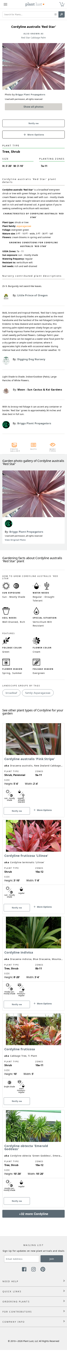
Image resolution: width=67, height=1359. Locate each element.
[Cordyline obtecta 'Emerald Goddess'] (33, 1153)
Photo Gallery (14, 450)
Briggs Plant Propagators (26, 531)
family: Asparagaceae (37, 693)
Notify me (34, 123)
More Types (52, 450)
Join (52, 1259)
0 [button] (62, 3)
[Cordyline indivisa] (33, 958)
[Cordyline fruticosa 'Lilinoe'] (33, 861)
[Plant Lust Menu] (5, 4)
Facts (33, 449)
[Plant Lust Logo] (34, 4)
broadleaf (11, 693)
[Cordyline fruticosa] (33, 1054)
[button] (55, 14)
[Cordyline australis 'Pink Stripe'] (33, 764)
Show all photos (33, 106)
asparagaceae (24, 226)
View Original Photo (15, 540)
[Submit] (61, 14)
